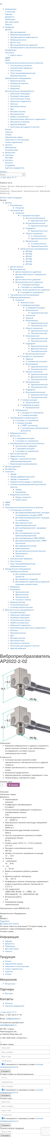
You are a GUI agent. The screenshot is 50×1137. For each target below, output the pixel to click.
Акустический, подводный (26, 446)
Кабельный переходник (20, 93)
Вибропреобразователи (20, 34)
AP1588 (29, 253)
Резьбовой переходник (19, 96)
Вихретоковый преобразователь (23, 463)
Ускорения (39, 186)
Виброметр (15, 88)
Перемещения (21, 410)
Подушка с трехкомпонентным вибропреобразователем (23, 459)
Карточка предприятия (14, 167)
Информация (10, 9)
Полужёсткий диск (17, 612)
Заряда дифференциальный (22, 476)
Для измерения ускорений (26, 579)
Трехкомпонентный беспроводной (24, 294)
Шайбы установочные (19, 116)
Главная (3, 186)
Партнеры (9, 155)
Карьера (8, 14)
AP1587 (29, 256)
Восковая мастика (17, 111)
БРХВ (7, 60)
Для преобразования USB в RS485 (30, 538)
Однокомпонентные (39, 230)
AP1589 (29, 251)
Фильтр (8, 129)
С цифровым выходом (30, 405)
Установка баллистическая (21, 607)
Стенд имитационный (19, 604)
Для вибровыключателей (25, 545)
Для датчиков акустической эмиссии (30, 551)
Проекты (8, 144)
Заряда (13, 474)
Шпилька (14, 103)
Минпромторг (11, 147)
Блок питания (16, 70)
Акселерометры (17, 210)
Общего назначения (34, 233)
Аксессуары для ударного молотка (24, 126)
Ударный (29, 318)
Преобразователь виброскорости (24, 37)
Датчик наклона (16, 266)
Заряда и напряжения (19, 479)
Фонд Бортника (11, 150)
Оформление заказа (13, 137)
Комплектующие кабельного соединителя (28, 119)
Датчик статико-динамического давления (32, 289)
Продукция (9, 27)
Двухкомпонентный (39, 348)
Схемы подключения (14, 142)
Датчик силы (15, 42)
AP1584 (29, 264)
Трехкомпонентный (31, 191)
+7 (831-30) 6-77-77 (8, 177)
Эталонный (30, 315)
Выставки (9, 157)
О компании (10, 11)
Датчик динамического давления (24, 45)
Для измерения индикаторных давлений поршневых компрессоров (32, 582)
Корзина (3, 171)
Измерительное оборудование (18, 78)
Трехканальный (21, 597)
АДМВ (7, 57)
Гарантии (9, 132)
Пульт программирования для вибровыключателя (23, 74)
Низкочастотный (27, 302)
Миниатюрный (16, 191)
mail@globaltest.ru (13, 1018)
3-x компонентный (38, 243)
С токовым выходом (29, 399)
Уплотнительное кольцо (20, 98)
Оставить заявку (7, 931)
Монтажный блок (17, 114)
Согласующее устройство (21, 65)
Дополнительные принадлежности (19, 91)
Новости (8, 24)
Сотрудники (10, 165)
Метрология (10, 152)
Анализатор (15, 86)
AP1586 (29, 259)
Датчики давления (18, 32)
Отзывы (8, 134)
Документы (9, 16)
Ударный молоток (17, 456)
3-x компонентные (38, 236)
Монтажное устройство (20, 121)
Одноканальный (22, 592)
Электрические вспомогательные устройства (24, 62)
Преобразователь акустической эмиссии (27, 47)
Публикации (10, 19)
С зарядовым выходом (30, 215)
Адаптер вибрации (18, 124)
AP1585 (29, 261)
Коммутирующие (22, 548)
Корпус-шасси (16, 55)
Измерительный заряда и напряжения (26, 481)
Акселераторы (16, 205)
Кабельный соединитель (20, 101)
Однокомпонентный (39, 220)
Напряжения (20, 492)
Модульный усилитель (19, 494)
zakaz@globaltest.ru (8, 1025)
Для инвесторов (11, 21)
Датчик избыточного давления (28, 279)
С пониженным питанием (36, 361)
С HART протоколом (29, 425)
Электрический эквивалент (21, 68)
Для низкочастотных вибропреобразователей (25, 524)
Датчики (8, 29)
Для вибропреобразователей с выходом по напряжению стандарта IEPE (32, 513)
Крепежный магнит (18, 106)
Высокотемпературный (35, 218)
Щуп (12, 109)
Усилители (9, 52)
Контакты (9, 160)
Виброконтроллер (17, 80)
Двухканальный (21, 594)
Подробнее (4, 921)
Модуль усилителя (23, 497)
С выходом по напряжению (32, 287)
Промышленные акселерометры (34, 248)
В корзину (13, 784)
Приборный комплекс (19, 83)
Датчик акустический (18, 453)
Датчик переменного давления (28, 271)
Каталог (8, 961)
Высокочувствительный (35, 223)
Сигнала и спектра (23, 599)
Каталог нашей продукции (11, 197)
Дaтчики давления (12, 466)
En (1, 4)
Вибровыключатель (18, 39)
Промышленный (32, 335)
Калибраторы (10, 50)
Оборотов (19, 556)
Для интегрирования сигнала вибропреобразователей (27, 534)
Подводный (30, 228)
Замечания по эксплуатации (17, 139)
